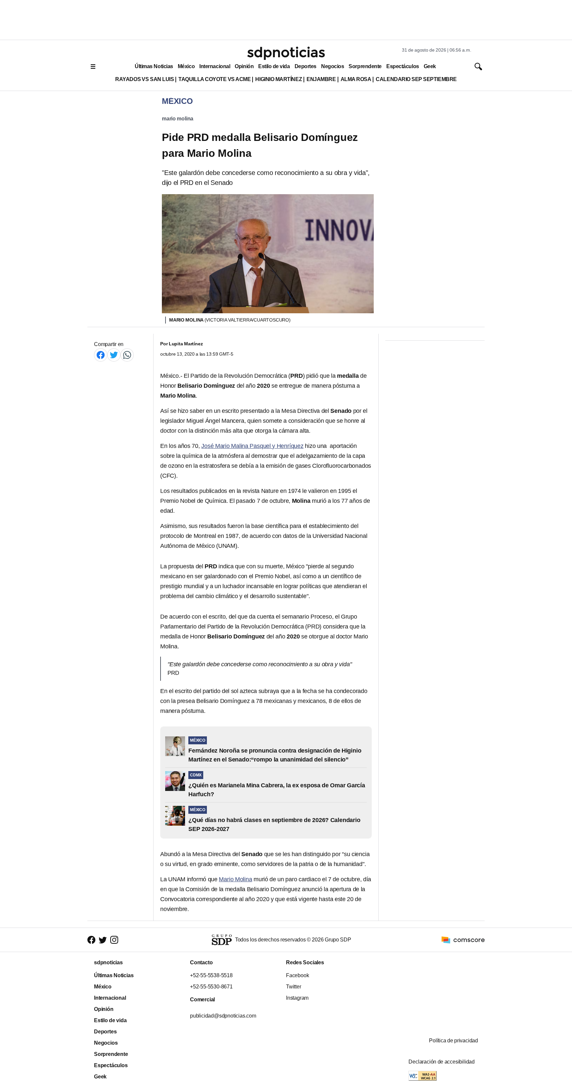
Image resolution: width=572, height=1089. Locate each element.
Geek (430, 66)
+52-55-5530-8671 (211, 986)
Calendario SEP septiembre (416, 79)
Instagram (297, 998)
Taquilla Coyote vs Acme (214, 79)
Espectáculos (402, 66)
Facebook (297, 975)
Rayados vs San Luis (144, 79)
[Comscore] (463, 939)
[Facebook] (100, 355)
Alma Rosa (356, 79)
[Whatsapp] (127, 355)
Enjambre (321, 79)
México (186, 66)
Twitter (293, 986)
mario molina (177, 118)
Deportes (305, 66)
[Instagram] (114, 940)
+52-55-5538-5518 (211, 975)
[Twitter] (113, 355)
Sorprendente (365, 66)
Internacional (214, 66)
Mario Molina (235, 879)
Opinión (244, 66)
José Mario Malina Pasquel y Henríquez (252, 446)
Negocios (332, 66)
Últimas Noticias (154, 66)
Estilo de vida (274, 66)
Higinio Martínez (278, 79)
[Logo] (286, 53)
